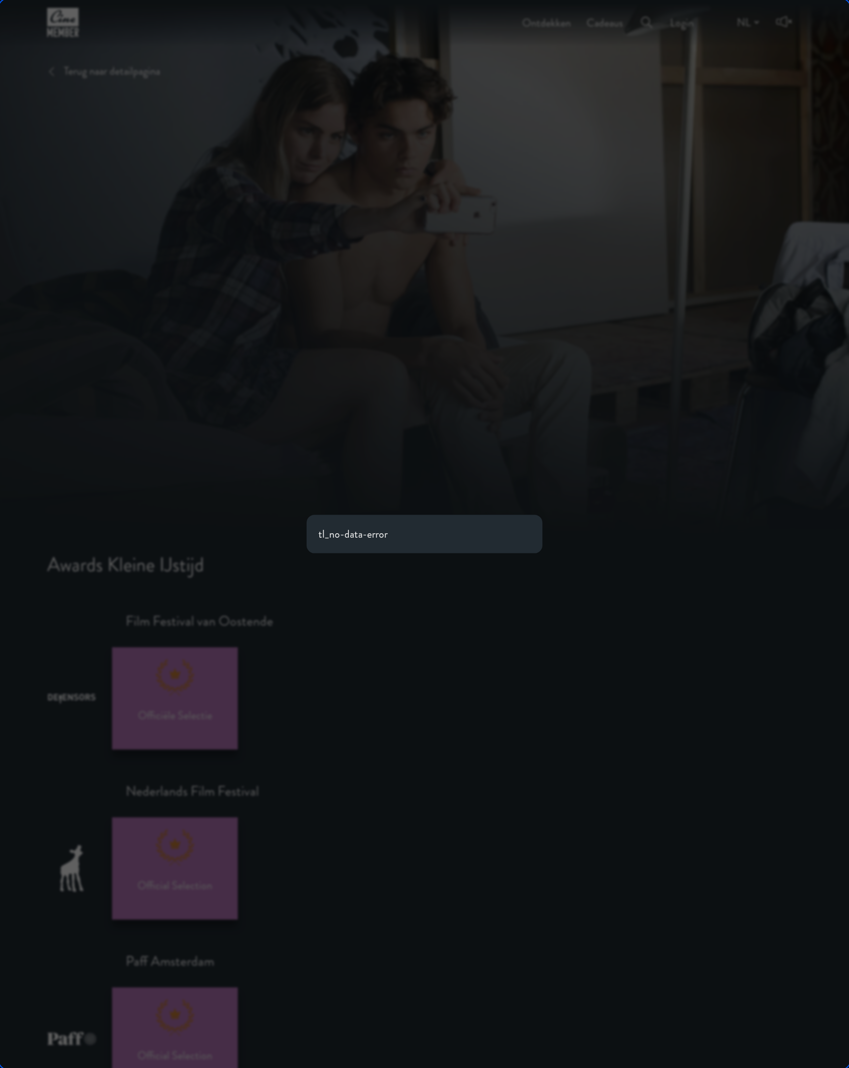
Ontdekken (546, 16)
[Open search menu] (646, 15)
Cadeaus (605, 16)
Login (682, 16)
